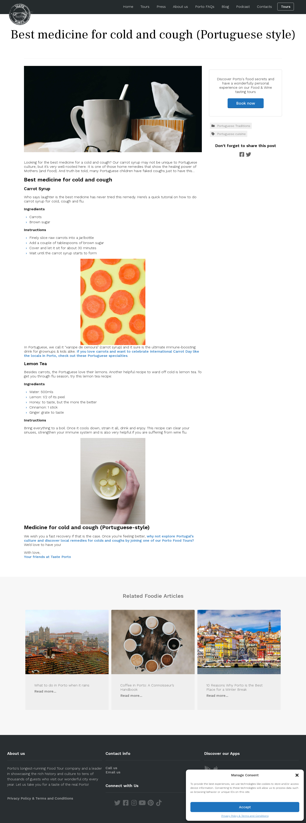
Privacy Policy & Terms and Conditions (245, 815)
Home (128, 6)
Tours (144, 6)
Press (161, 6)
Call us (111, 768)
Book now (245, 103)
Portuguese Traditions (233, 126)
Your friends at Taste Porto (47, 557)
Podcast (243, 6)
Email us (113, 772)
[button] (297, 775)
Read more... (45, 691)
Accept (245, 807)
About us (180, 6)
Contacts (264, 6)
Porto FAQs (204, 6)
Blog (225, 6)
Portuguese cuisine (231, 134)
